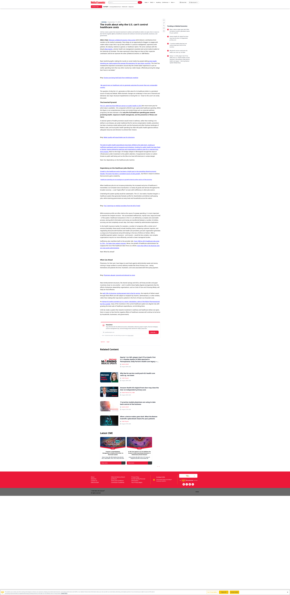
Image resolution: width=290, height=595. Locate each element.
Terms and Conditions (117, 480)
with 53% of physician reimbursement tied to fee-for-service (121, 293)
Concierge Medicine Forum (115, 6)
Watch (151, 2)
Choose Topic (95, 6)
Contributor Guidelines (117, 482)
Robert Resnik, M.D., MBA (128, 392)
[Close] (287, 592)
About (92, 477)
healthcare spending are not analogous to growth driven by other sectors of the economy (126, 179)
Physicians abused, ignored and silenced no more (119, 275)
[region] (145, 592)
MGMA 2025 (124, 6)
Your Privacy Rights (136, 482)
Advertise (93, 479)
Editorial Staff (95, 482)
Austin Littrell (125, 364)
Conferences (165, 2)
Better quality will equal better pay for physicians (119, 137)
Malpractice (131, 6)
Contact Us (94, 480)
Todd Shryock (125, 378)
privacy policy (130, 335)
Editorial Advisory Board (118, 477)
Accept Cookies (234, 592)
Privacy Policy (135, 477)
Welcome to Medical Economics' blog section (122, 40)
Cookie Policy (64, 593)
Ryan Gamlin (108, 49)
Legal (108, 341)
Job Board (114, 479)
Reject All (223, 592)
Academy (158, 2)
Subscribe (152, 332)
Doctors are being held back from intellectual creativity (121, 78)
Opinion (103, 341)
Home (197, 491)
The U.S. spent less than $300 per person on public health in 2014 (120, 106)
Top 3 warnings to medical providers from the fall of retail (122, 206)
